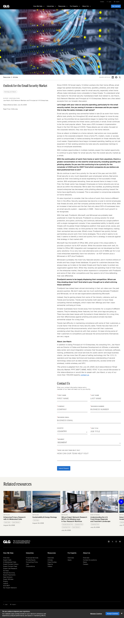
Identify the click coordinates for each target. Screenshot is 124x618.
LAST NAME (94, 395)
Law (27, 564)
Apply (69, 560)
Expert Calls (7, 560)
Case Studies (52, 562)
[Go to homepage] (6, 541)
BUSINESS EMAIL (63, 417)
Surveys (6, 570)
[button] (109, 2)
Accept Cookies (112, 614)
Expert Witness (8, 579)
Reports (50, 564)
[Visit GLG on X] (112, 542)
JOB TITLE (94, 428)
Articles (50, 560)
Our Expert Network (10, 588)
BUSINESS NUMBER (97, 406)
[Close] (121, 613)
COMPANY (61, 406)
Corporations (30, 566)
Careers (102, 1)
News (85, 562)
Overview (6, 558)
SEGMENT (60, 439)
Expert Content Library (10, 564)
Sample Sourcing (9, 573)
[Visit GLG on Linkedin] (109, 542)
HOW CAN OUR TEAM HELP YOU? (68, 450)
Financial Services (32, 558)
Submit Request (64, 468)
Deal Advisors (7, 577)
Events (5, 581)
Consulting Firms (32, 562)
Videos (50, 566)
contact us (85, 375)
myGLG (5, 583)
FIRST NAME (61, 395)
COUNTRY (60, 428)
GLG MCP (6, 585)
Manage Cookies (96, 614)
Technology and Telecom (10, 91)
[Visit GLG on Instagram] (116, 542)
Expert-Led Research (10, 568)
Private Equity (30, 560)
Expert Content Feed (10, 566)
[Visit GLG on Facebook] (120, 542)
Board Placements (9, 575)
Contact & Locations (90, 560)
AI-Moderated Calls (9, 562)
